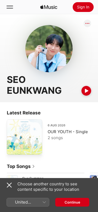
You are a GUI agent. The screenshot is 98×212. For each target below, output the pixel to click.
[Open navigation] (10, 7)
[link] (21, 166)
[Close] (9, 185)
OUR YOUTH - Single (68, 131)
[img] (48, 7)
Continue (72, 202)
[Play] (86, 91)
